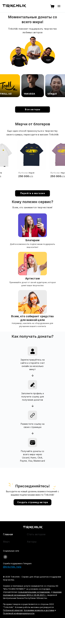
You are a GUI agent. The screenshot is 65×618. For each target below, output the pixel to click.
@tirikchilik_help (12, 566)
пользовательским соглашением (34, 592)
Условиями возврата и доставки (39, 610)
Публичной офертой (13, 610)
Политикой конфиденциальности (18, 613)
